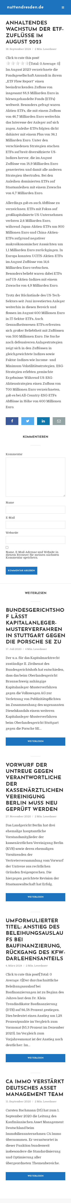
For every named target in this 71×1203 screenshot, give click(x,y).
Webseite (12, 532)
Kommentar (14, 454)
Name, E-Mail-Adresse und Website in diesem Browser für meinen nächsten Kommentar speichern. (32, 555)
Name (10, 502)
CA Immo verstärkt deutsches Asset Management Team (35, 1088)
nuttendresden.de (25, 7)
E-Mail (10, 517)
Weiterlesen (36, 741)
